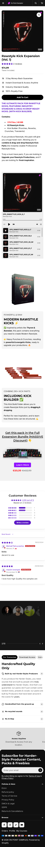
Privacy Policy (7, 782)
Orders (5, 835)
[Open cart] (42, 3)
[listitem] (22, 632)
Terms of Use (34, 780)
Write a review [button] (23, 523)
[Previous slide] (40, 648)
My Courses (21, 835)
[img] (7, 543)
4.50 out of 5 (28, 500)
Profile (12, 835)
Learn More (22, 465)
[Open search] (35, 3)
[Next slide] (42, 648)
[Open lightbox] (39, 14)
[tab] (9, 661)
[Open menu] (3, 3)
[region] (22, 243)
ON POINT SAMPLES (18, 844)
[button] (7, 64)
